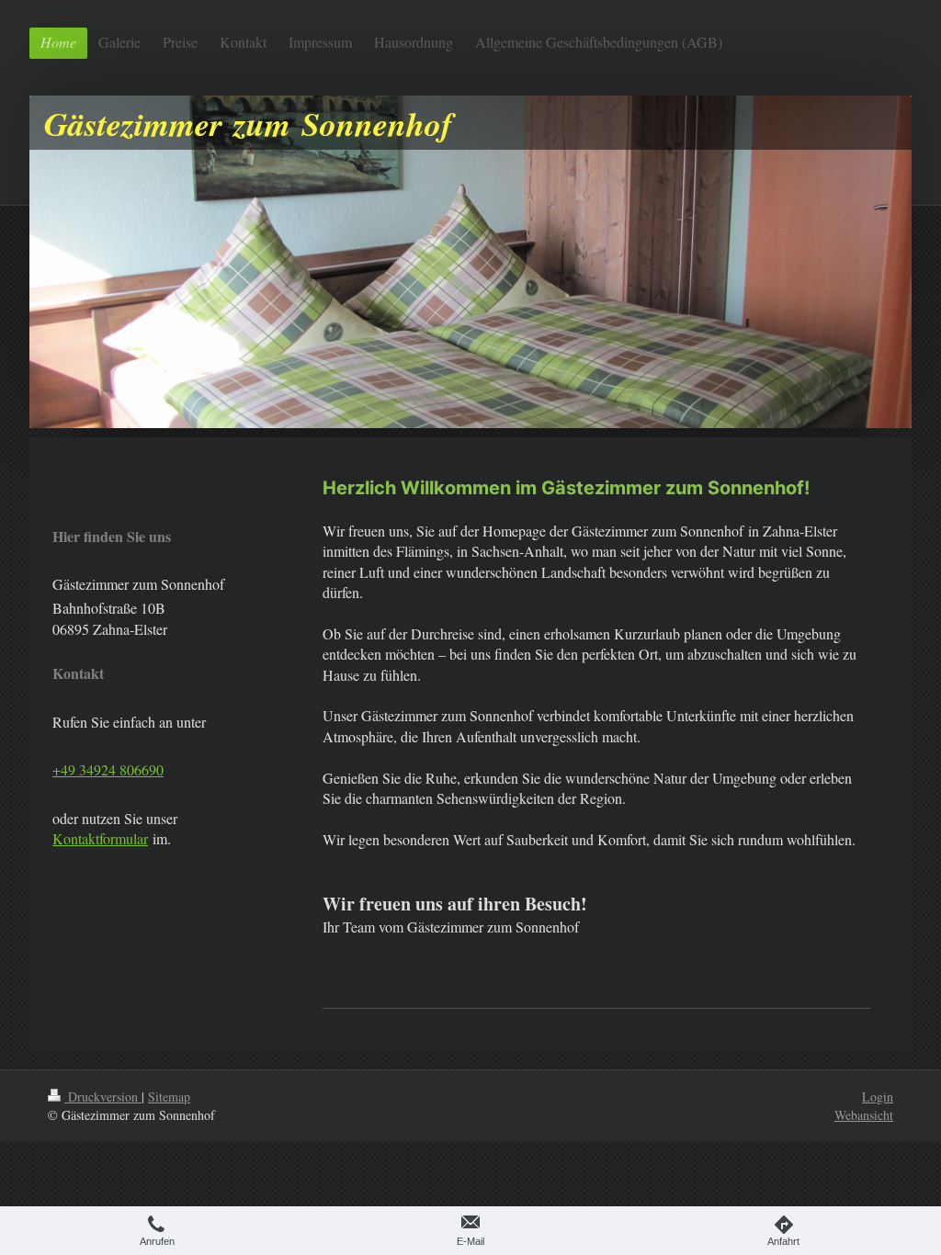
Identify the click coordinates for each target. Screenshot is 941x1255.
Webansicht (863, 1115)
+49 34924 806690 (108, 769)
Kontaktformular (100, 838)
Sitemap (169, 1096)
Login (877, 1096)
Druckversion (103, 1096)
